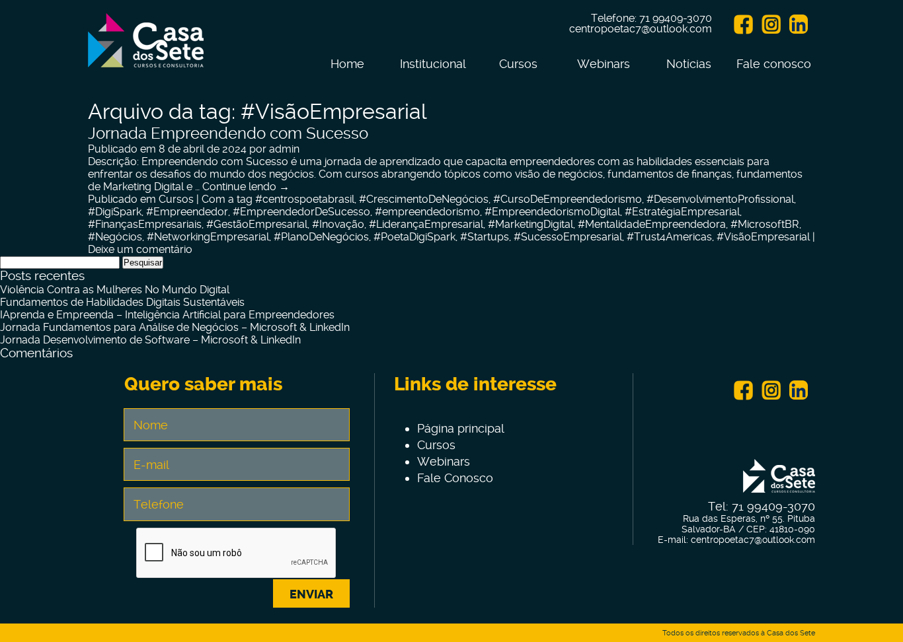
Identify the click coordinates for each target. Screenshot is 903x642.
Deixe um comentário (140, 249)
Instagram (771, 24)
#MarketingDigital (530, 224)
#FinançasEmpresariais (145, 224)
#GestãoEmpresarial (256, 224)
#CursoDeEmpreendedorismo (567, 199)
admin (284, 149)
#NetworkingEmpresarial (208, 237)
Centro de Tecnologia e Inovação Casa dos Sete (146, 48)
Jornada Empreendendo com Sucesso (228, 133)
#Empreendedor (187, 211)
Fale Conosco (455, 478)
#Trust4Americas (669, 237)
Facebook (743, 24)
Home (347, 64)
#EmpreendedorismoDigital (552, 211)
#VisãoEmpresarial (763, 237)
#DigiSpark (114, 211)
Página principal (460, 428)
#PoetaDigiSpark (414, 237)
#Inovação (338, 224)
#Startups (484, 237)
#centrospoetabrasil (304, 199)
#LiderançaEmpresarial (426, 224)
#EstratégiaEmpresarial (682, 211)
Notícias (688, 64)
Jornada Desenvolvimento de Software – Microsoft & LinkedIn (150, 340)
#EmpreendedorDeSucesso (301, 211)
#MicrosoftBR (764, 224)
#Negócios (115, 237)
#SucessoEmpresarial (568, 237)
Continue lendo (246, 186)
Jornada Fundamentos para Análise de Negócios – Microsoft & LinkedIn (175, 327)
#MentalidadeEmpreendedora (652, 224)
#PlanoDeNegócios (321, 237)
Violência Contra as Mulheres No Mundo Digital (114, 289)
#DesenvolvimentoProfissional (720, 199)
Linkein (798, 24)
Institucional (433, 64)
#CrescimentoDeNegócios (424, 199)
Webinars (603, 64)
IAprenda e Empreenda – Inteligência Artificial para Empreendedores (167, 314)
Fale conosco (773, 64)
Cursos (518, 64)
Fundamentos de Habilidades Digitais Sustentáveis (122, 302)
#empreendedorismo (427, 211)
